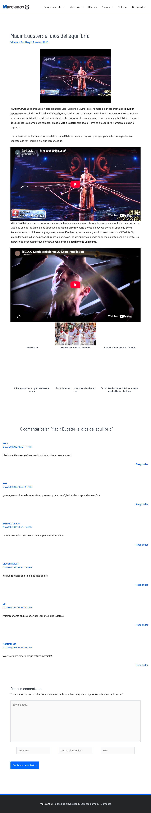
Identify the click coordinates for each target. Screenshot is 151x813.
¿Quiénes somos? (89, 803)
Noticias (122, 7)
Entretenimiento (52, 7)
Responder (142, 464)
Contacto (106, 803)
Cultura (106, 7)
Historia (92, 7)
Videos (14, 42)
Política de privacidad (66, 803)
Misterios (74, 7)
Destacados (139, 7)
